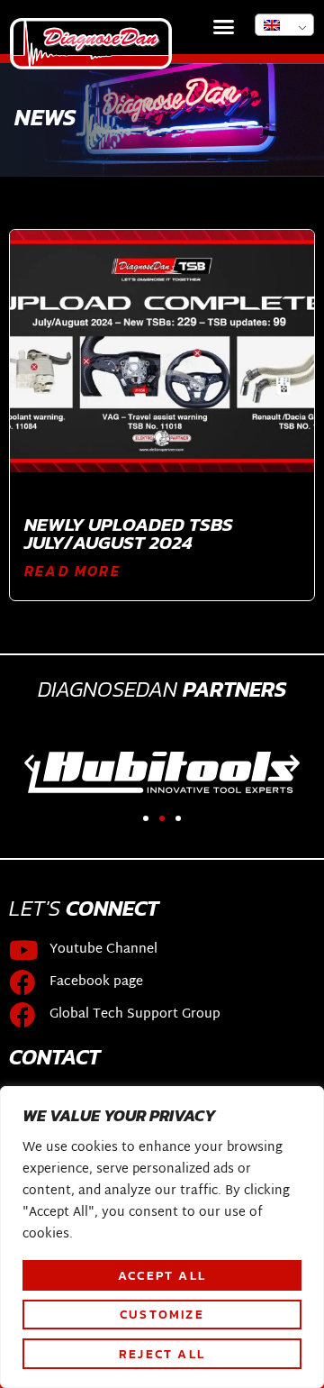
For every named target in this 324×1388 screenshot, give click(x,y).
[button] (224, 27)
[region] (162, 1237)
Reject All (162, 1354)
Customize (162, 1314)
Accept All (162, 1275)
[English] (284, 24)
